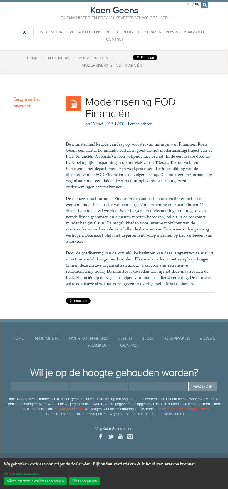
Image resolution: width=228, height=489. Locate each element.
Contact (114, 39)
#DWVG (173, 32)
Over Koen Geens (83, 32)
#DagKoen (194, 32)
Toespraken (149, 32)
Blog (128, 32)
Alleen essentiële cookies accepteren (35, 480)
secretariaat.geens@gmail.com (185, 409)
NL (189, 4)
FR (197, 4)
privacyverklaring (69, 409)
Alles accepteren (84, 480)
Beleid (112, 32)
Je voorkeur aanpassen (22, 473)
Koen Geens (114, 12)
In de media (51, 32)
